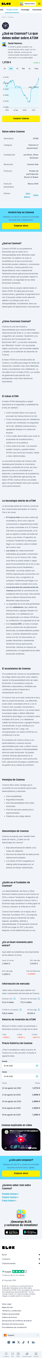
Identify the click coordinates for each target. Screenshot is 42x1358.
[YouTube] (13, 1342)
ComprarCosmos (9, 1197)
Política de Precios (9, 1317)
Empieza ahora (30, 4)
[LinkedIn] (33, 1342)
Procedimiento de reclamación (14, 1327)
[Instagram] (9, 1342)
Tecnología (25, 10)
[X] (18, 1342)
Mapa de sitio (7, 1307)
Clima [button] (35, 195)
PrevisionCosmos (9, 1194)
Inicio (4, 17)
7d (17, 68)
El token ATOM (12, 10)
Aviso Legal (6, 1304)
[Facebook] (28, 1342)
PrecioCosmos (8, 1200)
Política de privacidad (10, 1314)
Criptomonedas (8, 1263)
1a (29, 68)
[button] (21, 1255)
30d (23, 68)
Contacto (6, 1259)
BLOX (4, 1255)
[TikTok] (23, 1342)
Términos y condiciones (11, 1311)
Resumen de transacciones (13, 1324)
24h (10, 68)
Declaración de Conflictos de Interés (17, 1321)
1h (5, 68)
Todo (36, 68)
